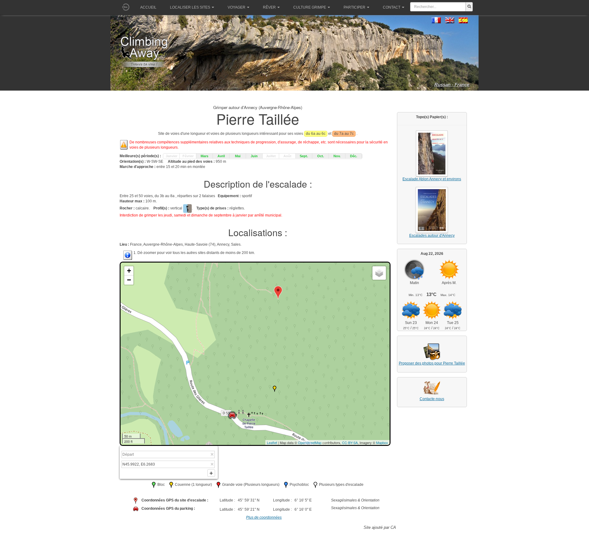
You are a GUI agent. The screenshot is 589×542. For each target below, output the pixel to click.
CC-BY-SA (350, 442)
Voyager (236, 7)
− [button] (129, 280)
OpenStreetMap (309, 442)
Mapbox (382, 442)
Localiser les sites (190, 7)
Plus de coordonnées (264, 517)
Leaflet (272, 442)
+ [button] (129, 271)
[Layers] (379, 273)
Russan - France (451, 84)
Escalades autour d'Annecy (432, 235)
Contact (391, 7)
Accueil (148, 7)
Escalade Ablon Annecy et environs (431, 179)
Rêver (269, 7)
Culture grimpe (309, 7)
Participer (354, 7)
